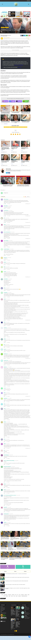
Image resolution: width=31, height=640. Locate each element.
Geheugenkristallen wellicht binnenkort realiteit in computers (4, 548)
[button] (2, 38)
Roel (25, 611)
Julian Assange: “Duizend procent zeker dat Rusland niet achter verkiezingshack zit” (5, 538)
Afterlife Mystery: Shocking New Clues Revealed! (25, 121)
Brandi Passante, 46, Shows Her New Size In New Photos (5, 121)
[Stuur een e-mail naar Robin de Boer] (6, 173)
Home (2, 19)
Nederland (22, 594)
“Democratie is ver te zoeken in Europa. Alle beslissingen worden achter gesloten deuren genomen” (15, 559)
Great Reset (4, 19)
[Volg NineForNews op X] (19, 101)
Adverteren (2, 610)
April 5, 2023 (19, 67)
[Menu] (2, 4)
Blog (1, 611)
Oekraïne (26, 594)
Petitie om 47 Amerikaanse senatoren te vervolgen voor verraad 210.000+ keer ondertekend (24, 538)
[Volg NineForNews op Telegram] (12, 101)
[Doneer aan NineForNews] (25, 101)
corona (2, 594)
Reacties (25, 571)
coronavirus (9, 594)
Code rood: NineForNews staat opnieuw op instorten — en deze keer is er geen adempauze (16, 573)
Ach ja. (26, 606)
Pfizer (28, 594)
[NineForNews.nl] (15, 4)
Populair (5, 571)
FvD (19, 594)
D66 (15, 594)
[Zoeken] (28, 4)
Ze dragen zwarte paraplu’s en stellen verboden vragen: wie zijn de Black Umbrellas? (15, 584)
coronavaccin (5, 594)
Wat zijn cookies (3, 609)
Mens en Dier (6, 27)
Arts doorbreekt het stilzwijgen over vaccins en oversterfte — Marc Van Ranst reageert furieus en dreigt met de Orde (17, 588)
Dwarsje (26, 615)
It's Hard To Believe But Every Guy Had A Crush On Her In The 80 (15, 122)
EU (17, 594)
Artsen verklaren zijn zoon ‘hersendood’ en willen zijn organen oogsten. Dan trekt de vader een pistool (17, 577)
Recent (15, 571)
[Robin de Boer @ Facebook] (9, 173)
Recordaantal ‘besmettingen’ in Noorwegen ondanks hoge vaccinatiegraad (12, 548)
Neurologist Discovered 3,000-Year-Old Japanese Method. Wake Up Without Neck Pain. (5, 113)
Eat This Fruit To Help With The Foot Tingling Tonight (15, 112)
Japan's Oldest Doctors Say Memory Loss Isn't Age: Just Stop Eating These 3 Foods (25, 113)
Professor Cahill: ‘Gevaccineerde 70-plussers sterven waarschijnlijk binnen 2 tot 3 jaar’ (15, 538)
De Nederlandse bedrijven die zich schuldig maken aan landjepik (5, 559)
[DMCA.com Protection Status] (5, 621)
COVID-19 (13, 594)
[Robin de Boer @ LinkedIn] (8, 173)
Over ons (2, 606)
